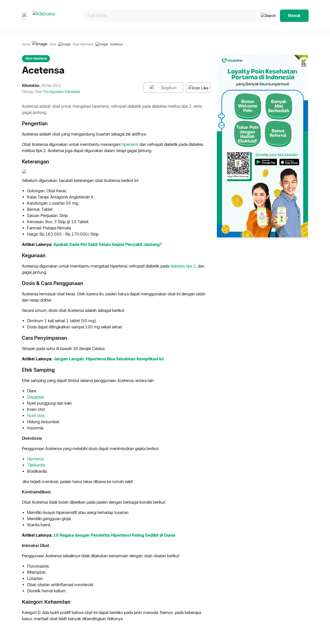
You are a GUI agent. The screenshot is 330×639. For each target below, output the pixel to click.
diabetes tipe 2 (183, 266)
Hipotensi (35, 459)
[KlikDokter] (54, 15)
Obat (52, 44)
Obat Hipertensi (82, 44)
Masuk (294, 15)
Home (26, 44)
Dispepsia (35, 397)
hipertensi (129, 144)
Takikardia (36, 465)
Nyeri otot (35, 415)
